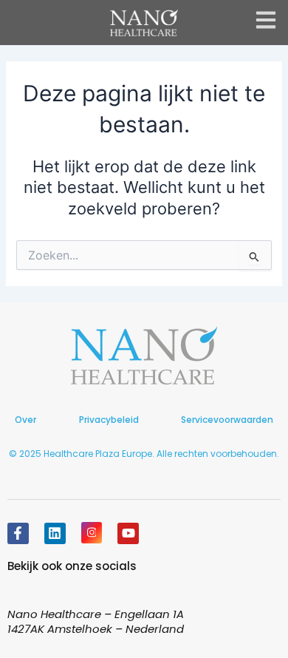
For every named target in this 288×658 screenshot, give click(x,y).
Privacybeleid (109, 419)
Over (25, 419)
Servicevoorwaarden (227, 419)
